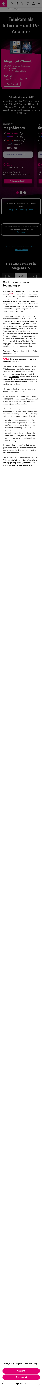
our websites (14, 376)
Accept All (21, 1371)
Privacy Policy (8, 1364)
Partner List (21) (30, 1364)
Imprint (19, 1364)
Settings (23, 1383)
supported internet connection (15, 379)
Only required (21, 1377)
